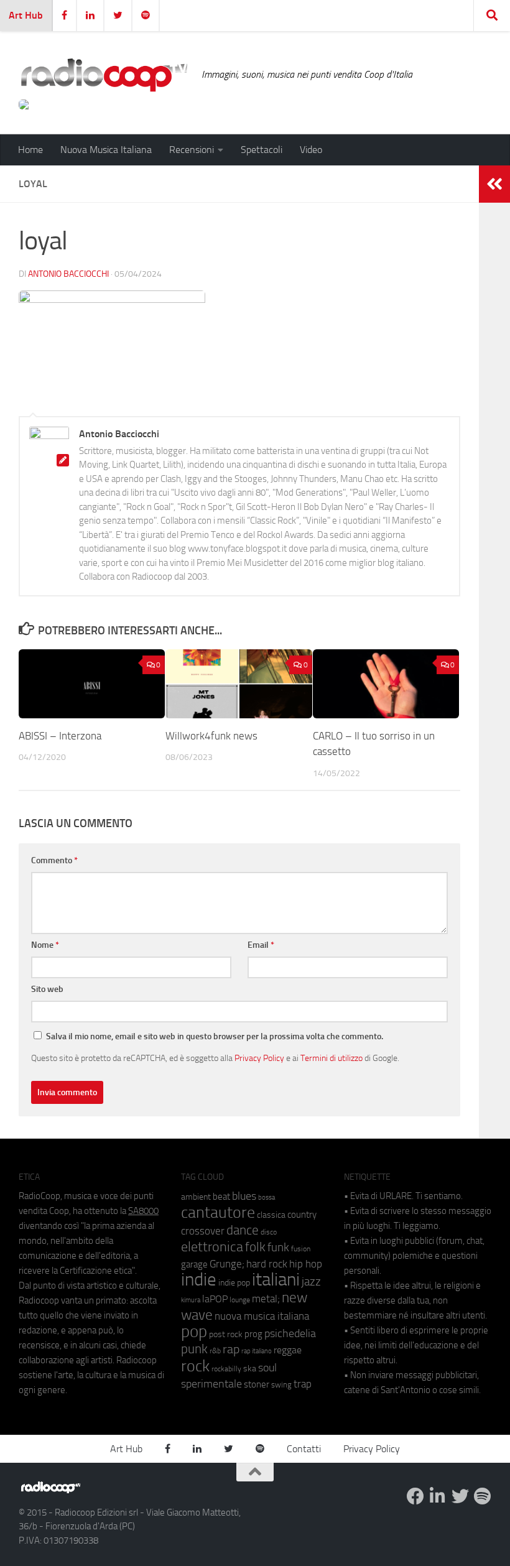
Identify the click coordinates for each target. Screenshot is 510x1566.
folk (255, 1246)
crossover (203, 1231)
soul (267, 1367)
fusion (300, 1248)
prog (253, 1334)
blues (244, 1196)
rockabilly (226, 1368)
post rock (226, 1334)
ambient (196, 1197)
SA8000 (143, 1210)
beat (221, 1196)
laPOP (215, 1299)
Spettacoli (261, 149)
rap (231, 1349)
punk (194, 1348)
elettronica (212, 1246)
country (302, 1214)
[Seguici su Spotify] (482, 1496)
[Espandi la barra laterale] (494, 184)
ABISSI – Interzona (60, 736)
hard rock (266, 1264)
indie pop (234, 1282)
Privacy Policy (259, 1058)
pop (194, 1331)
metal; (266, 1299)
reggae (288, 1350)
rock (195, 1366)
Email (261, 945)
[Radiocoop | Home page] (104, 74)
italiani (276, 1279)
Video (311, 149)
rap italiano (256, 1351)
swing (281, 1384)
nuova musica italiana (262, 1316)
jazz (311, 1282)
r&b (215, 1350)
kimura (190, 1300)
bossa (266, 1197)
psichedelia (290, 1333)
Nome (45, 945)
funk (278, 1247)
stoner (256, 1384)
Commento (54, 860)
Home (30, 149)
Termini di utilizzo (331, 1058)
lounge (240, 1299)
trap (303, 1384)
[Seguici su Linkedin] (438, 1496)
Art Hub (26, 15)
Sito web (47, 989)
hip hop (305, 1264)
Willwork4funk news (211, 736)
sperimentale (211, 1384)
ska (249, 1368)
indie (198, 1279)
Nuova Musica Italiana (106, 149)
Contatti (304, 1449)
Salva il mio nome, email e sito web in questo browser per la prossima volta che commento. (214, 1036)
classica (271, 1215)
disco (269, 1232)
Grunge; (227, 1264)
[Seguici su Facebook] (415, 1496)
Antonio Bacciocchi (68, 274)
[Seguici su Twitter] (460, 1496)
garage (194, 1264)
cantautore (218, 1212)
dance (242, 1230)
